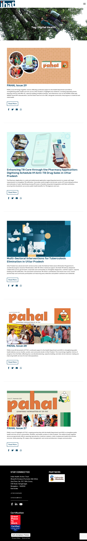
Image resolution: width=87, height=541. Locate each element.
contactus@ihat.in (16, 497)
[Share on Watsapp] (21, 109)
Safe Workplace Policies (20, 535)
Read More (12, 104)
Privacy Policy (16, 538)
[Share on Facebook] (8, 109)
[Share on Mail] (17, 109)
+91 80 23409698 (16, 493)
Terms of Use (26, 538)
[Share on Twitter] (12, 109)
